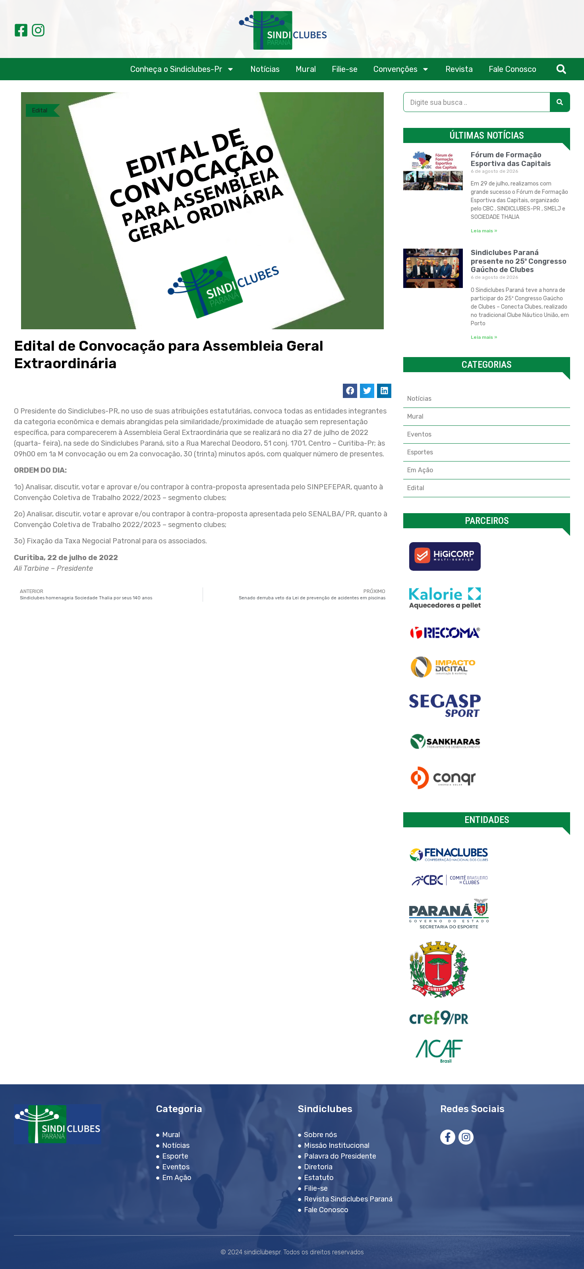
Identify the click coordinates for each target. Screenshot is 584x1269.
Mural (306, 69)
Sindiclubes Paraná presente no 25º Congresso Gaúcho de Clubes (519, 261)
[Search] (560, 102)
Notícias (265, 69)
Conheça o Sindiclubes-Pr (176, 69)
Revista (459, 69)
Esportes (420, 452)
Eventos (419, 434)
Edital (39, 110)
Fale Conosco (512, 69)
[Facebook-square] (21, 30)
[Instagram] (38, 30)
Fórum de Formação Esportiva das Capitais (511, 159)
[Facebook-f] (447, 1137)
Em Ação (420, 470)
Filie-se (345, 69)
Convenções (395, 69)
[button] (561, 69)
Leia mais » (484, 231)
